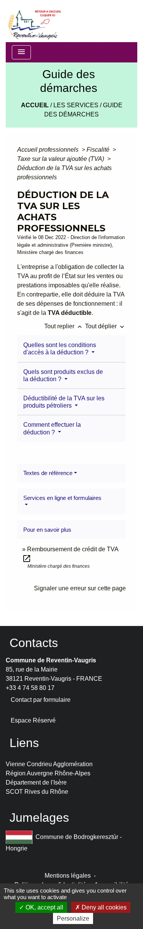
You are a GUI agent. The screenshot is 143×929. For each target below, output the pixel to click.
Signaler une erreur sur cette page (80, 588)
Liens (24, 743)
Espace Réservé (33, 720)
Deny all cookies (103, 907)
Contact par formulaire (41, 699)
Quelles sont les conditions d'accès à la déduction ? (59, 349)
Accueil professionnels (48, 149)
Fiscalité (99, 149)
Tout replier (64, 326)
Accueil (35, 105)
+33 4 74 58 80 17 (30, 688)
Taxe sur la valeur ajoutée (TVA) (61, 159)
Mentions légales (68, 875)
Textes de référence (47, 473)
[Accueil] (34, 21)
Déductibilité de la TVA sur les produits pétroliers (63, 402)
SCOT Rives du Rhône (37, 791)
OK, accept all (43, 907)
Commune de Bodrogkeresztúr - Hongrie (64, 843)
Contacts (34, 643)
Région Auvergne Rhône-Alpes (48, 773)
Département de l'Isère (36, 782)
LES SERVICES (75, 105)
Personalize (73, 918)
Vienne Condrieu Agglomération (49, 764)
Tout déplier (105, 326)
